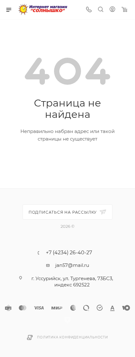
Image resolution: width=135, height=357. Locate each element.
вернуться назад (44, 160)
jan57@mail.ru (72, 265)
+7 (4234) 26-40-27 (69, 252)
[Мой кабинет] (112, 10)
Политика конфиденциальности (72, 337)
